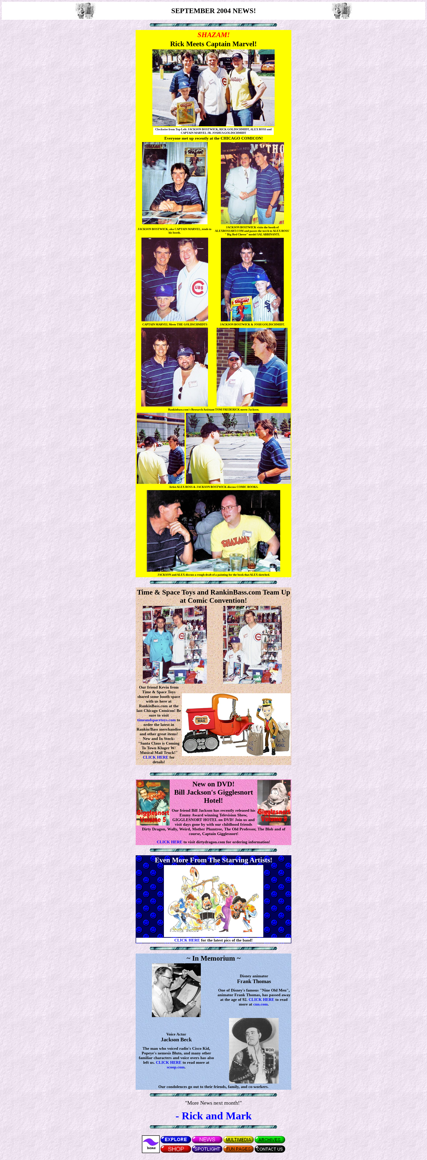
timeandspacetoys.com (156, 720)
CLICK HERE (156, 757)
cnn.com (260, 1004)
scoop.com (176, 1067)
